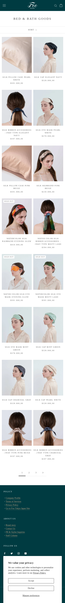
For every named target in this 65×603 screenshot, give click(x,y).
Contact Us (10, 529)
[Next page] (42, 472)
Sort (31, 30)
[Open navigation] (4, 5)
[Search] (55, 5)
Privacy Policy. (39, 573)
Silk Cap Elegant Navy (48, 77)
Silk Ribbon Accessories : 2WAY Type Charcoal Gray (48, 452)
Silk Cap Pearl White (48, 400)
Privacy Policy (12, 505)
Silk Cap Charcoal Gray (16, 400)
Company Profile (13, 498)
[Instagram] (19, 553)
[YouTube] (25, 553)
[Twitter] (12, 553)
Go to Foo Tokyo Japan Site (18, 508)
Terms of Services (13, 501)
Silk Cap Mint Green (48, 347)
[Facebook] (5, 553)
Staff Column (11, 535)
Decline (31, 588)
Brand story (11, 525)
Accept (31, 581)
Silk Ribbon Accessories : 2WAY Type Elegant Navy (17, 132)
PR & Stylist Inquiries (15, 532)
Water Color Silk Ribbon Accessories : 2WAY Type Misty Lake (48, 241)
